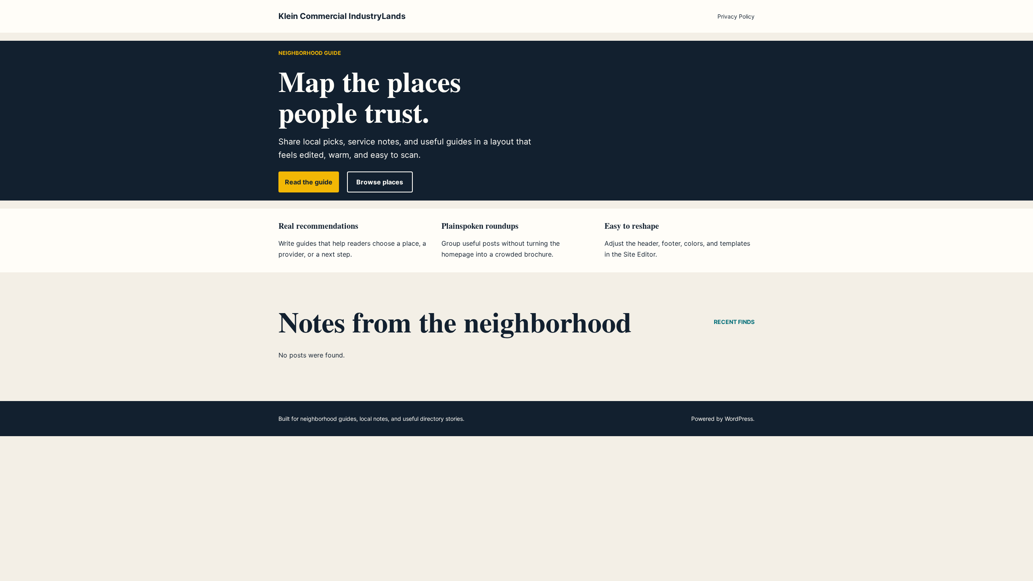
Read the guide (308, 182)
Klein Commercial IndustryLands (342, 16)
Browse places (379, 182)
